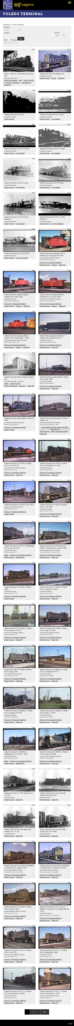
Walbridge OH (20, 764)
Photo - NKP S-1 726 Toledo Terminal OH (18, 74)
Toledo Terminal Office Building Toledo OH (19, 378)
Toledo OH (7, 85)
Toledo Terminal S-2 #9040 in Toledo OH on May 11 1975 (54, 711)
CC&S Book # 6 (26, 83)
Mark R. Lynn (45, 996)
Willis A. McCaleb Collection (59, 432)
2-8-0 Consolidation (57, 224)
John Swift (8, 870)
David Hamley (9, 422)
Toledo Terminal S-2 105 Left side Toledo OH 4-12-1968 (53, 830)
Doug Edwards (45, 258)
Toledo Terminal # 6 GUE (14, 114)
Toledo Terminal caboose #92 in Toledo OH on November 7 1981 (16, 336)
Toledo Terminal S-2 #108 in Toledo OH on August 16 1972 (53, 588)
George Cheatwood (11, 340)
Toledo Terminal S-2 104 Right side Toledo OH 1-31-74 (17, 830)
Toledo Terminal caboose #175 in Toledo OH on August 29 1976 (52, 254)
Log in (70, 1023)
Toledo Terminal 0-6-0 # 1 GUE (52, 114)
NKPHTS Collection (47, 76)
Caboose (54, 265)
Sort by (57, 32)
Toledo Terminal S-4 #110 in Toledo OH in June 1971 (17, 951)
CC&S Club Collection (12, 78)
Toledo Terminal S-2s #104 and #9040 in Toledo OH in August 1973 (19, 866)
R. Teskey (8, 674)
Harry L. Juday (9, 954)
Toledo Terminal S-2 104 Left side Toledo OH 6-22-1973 (53, 794)
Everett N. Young (46, 299)
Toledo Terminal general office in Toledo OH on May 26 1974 (52, 336)
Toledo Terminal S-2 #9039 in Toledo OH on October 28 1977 (54, 670)
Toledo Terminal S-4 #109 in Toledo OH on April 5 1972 (17, 907)
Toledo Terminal (29, 80)
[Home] (19, 5)
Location (7, 33)
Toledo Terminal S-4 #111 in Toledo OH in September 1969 (53, 951)
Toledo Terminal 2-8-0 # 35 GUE (16, 253)
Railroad (7, 27)
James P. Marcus (46, 756)
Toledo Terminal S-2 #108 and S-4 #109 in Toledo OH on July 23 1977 (53, 547)
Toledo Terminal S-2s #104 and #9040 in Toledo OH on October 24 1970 (54, 866)
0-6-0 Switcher (55, 119)
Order (6, 40)
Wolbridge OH (20, 557)
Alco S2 (53, 78)
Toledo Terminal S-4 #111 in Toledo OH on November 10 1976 (17, 992)
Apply (21, 39)
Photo (33, 49)
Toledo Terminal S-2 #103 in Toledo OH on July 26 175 (17, 464)
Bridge (6, 555)
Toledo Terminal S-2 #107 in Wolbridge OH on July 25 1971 (19, 547)
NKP (20, 80)
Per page (14, 40)
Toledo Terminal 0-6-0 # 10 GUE (16, 148)
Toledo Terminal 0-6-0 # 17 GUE (52, 148)
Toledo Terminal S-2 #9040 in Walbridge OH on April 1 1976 (15, 753)
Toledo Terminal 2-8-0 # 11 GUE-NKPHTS (52, 218)
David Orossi (9, 632)
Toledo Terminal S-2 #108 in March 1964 (17, 588)
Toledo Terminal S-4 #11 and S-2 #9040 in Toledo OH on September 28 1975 (54, 908)
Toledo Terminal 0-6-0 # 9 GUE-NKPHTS (16, 218)
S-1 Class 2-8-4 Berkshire (12, 83)
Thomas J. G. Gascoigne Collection (50, 263)
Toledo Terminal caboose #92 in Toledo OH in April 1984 (16, 295)
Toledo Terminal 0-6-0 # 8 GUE (52, 183)
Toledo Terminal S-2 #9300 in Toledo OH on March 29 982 (54, 753)
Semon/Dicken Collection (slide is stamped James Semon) (55, 428)
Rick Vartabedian (10, 911)
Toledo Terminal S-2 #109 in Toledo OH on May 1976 (17, 670)
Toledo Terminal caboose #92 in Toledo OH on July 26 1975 (52, 295)
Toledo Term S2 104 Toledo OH (52, 73)
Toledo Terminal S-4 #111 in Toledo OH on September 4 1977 (53, 992)
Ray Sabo (44, 870)
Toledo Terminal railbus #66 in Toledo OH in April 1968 (54, 378)
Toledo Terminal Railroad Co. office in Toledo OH (54, 419)
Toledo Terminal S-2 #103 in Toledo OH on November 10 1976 (53, 464)
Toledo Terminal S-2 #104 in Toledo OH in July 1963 (53, 505)
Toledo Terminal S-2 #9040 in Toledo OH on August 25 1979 (18, 711)
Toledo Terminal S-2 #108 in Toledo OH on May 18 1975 (53, 629)
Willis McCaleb (45, 422)
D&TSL (6, 384)
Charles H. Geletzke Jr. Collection (15, 381)
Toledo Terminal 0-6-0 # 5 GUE (16, 183)
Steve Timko (9, 507)
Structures (22, 386)
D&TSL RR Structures (11, 386)
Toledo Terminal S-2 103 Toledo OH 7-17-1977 (19, 794)
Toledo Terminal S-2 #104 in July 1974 (19, 504)
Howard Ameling (10, 797)
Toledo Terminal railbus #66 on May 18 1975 (19, 419)
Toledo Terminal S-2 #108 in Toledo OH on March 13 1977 (17, 629)
